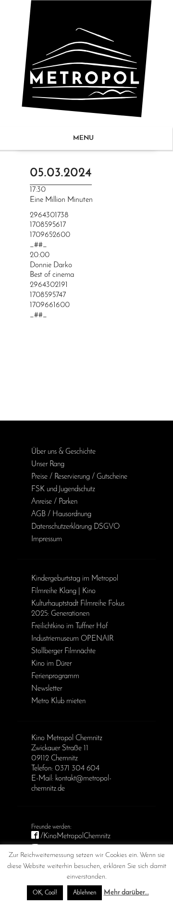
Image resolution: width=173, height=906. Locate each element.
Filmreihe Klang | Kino (63, 591)
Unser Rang (47, 464)
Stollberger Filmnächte (63, 651)
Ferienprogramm (55, 676)
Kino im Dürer (51, 664)
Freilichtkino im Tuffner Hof (69, 626)
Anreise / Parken (54, 502)
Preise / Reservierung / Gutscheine (79, 477)
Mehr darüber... (126, 892)
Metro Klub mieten (58, 701)
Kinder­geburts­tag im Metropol (74, 579)
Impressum (46, 539)
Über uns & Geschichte (63, 452)
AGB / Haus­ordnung (61, 514)
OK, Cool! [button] (45, 893)
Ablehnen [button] (84, 893)
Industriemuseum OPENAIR (72, 639)
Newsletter (46, 689)
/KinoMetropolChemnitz (75, 836)
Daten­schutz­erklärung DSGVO (75, 527)
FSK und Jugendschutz (63, 489)
